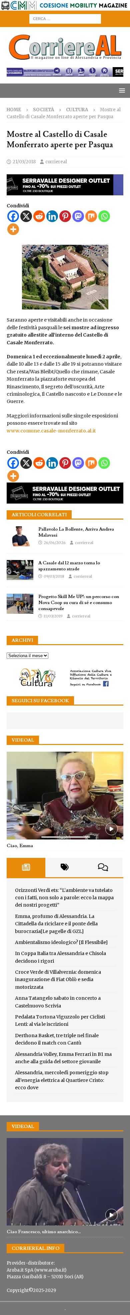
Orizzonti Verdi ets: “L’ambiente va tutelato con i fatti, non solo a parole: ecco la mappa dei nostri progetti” (64, 897)
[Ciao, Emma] (65, 795)
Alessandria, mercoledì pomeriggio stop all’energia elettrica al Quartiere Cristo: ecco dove (61, 1080)
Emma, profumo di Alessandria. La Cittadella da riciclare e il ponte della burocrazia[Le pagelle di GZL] (56, 923)
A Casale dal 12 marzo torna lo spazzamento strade (69, 566)
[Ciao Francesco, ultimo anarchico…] (65, 1182)
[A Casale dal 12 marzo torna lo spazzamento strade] (20, 570)
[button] (120, 90)
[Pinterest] (65, 216)
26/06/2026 (55, 542)
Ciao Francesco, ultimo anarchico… (44, 1232)
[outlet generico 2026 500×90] (65, 500)
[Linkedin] (52, 216)
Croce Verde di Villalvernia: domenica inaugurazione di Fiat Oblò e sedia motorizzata (58, 979)
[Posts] (26, 867)
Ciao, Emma (20, 846)
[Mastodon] (78, 216)
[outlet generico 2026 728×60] (65, 73)
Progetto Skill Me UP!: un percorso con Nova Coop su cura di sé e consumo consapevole (78, 603)
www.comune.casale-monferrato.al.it (51, 431)
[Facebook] (13, 216)
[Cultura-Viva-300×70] (65, 686)
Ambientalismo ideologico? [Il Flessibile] (61, 942)
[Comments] (103, 867)
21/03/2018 (24, 162)
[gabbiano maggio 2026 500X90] (65, 191)
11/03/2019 (53, 616)
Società (43, 110)
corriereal (56, 162)
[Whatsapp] (104, 216)
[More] (13, 229)
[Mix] (91, 216)
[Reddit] (39, 216)
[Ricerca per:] (65, 18)
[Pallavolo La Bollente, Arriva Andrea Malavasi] (20, 536)
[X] (26, 216)
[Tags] (64, 867)
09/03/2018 (54, 576)
